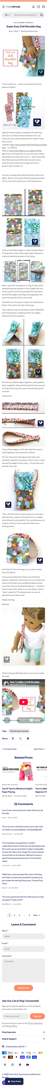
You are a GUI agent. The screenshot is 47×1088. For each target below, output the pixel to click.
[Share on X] (20, 739)
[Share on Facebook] (13, 739)
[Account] (33, 6)
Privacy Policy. (11, 1026)
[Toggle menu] (3, 6)
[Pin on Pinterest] (28, 739)
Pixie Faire (13, 1074)
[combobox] (23, 15)
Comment (7, 956)
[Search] (41, 14)
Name (5, 930)
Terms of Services (35, 1023)
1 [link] (9, 915)
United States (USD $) (15, 1046)
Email (5, 943)
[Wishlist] (38, 7)
